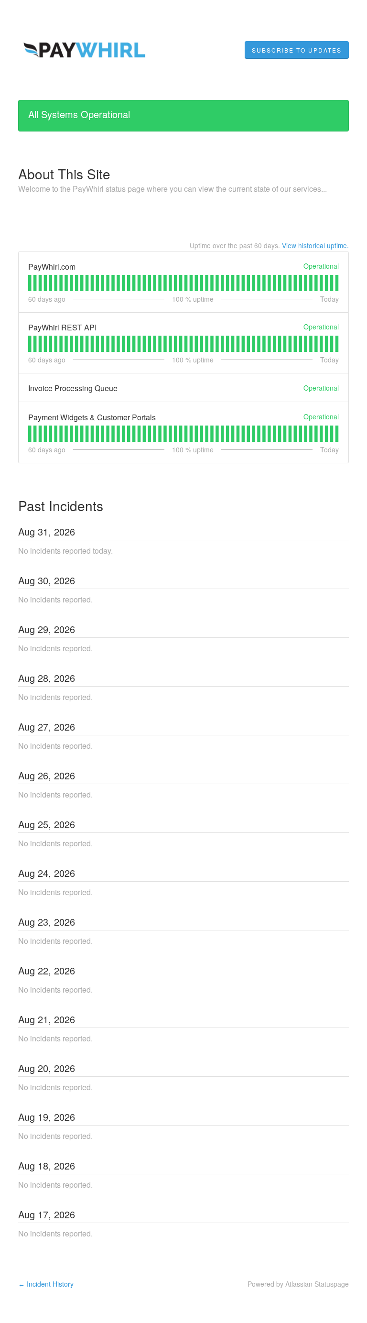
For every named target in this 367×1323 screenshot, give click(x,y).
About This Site (64, 173)
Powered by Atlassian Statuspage (298, 1284)
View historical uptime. (315, 245)
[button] (297, 50)
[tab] (30, 283)
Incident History (46, 1284)
